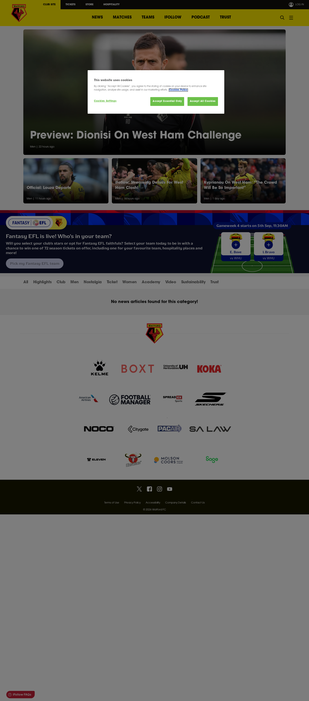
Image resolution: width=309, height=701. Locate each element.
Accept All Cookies (203, 101)
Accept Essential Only (167, 101)
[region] (156, 92)
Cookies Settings (105, 101)
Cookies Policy (178, 90)
